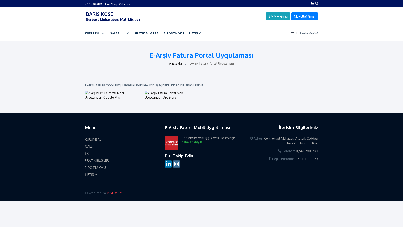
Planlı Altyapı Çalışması (117, 4)
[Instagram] (176, 164)
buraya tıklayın (192, 142)
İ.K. (127, 33)
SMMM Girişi (278, 16)
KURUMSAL (93, 33)
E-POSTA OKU (174, 33)
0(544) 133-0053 (306, 159)
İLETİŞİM (195, 33)
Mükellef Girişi (304, 16)
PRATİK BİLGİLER (146, 33)
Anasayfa (176, 63)
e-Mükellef (114, 193)
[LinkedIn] (168, 164)
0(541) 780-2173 (307, 151)
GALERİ (115, 33)
